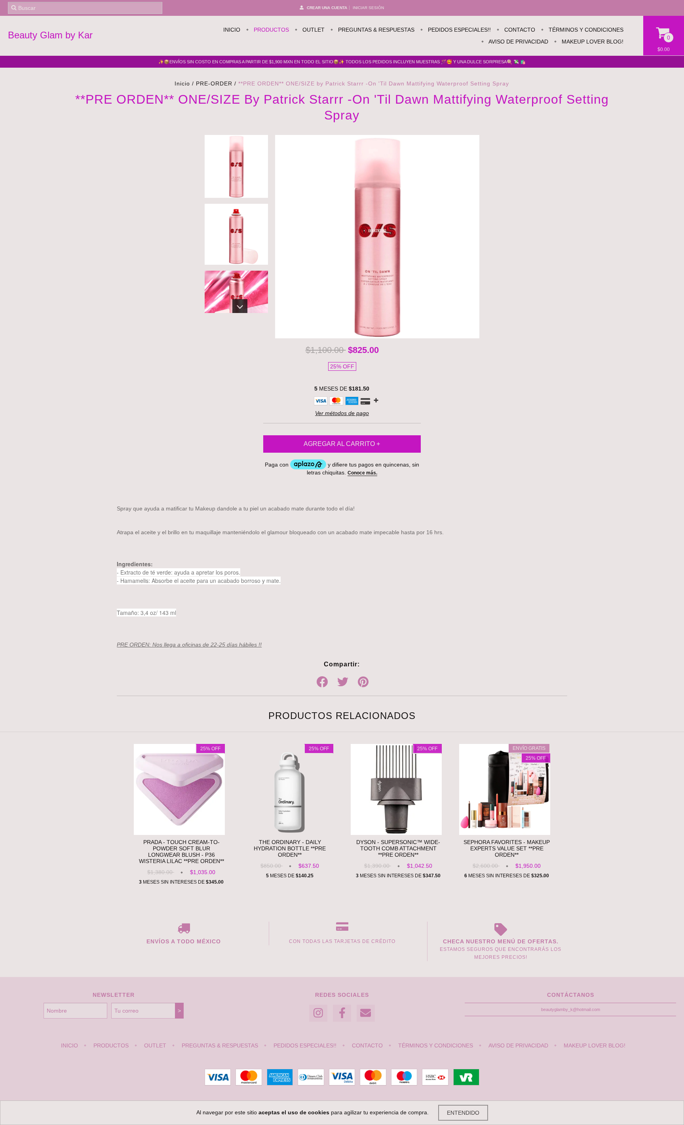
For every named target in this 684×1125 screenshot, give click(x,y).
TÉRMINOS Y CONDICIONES (585, 30)
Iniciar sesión (368, 8)
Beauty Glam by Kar (50, 35)
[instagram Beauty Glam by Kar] (318, 1013)
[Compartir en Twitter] (342, 682)
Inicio (231, 30)
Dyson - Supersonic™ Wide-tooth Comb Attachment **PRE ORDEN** (398, 848)
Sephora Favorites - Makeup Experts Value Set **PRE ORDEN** (507, 848)
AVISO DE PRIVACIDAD (517, 41)
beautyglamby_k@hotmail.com (570, 1009)
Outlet (313, 30)
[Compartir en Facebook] (322, 682)
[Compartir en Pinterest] (363, 682)
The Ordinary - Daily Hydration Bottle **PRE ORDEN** (290, 848)
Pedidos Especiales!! (458, 30)
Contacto (519, 30)
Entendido (463, 1113)
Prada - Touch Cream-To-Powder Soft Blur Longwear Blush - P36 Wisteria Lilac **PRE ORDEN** (181, 851)
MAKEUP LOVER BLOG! (591, 41)
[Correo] (366, 1013)
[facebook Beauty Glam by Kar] (342, 1013)
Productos (270, 30)
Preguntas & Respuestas (375, 30)
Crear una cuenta (327, 8)
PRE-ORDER (214, 83)
